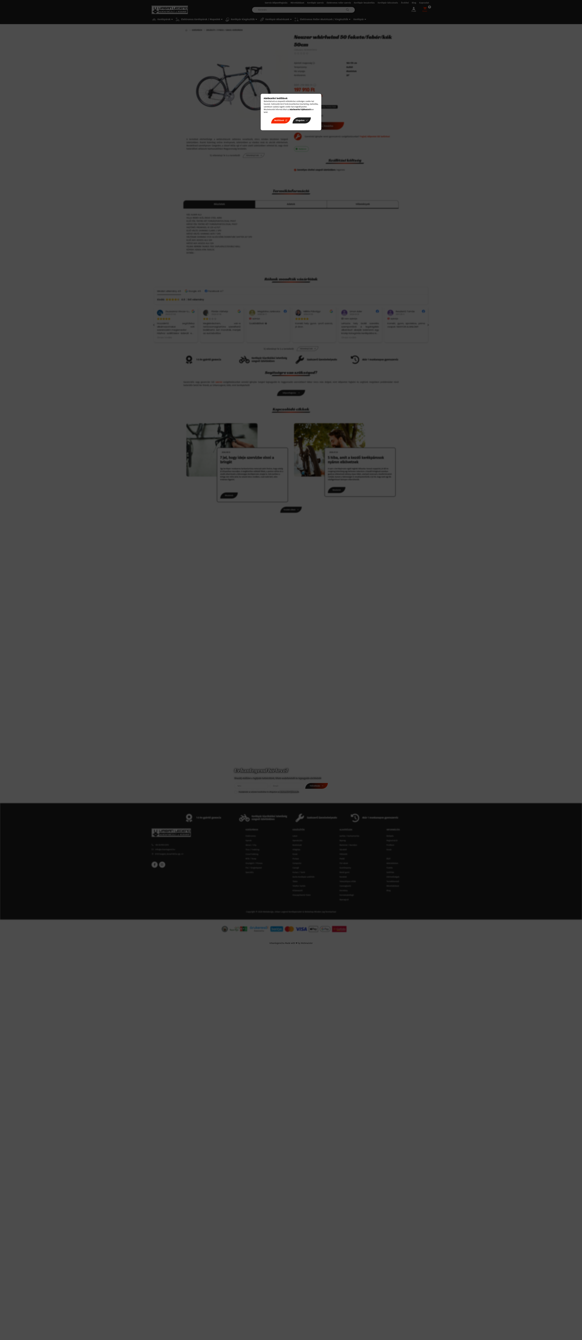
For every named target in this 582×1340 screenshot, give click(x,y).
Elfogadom (300, 120)
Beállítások (279, 120)
